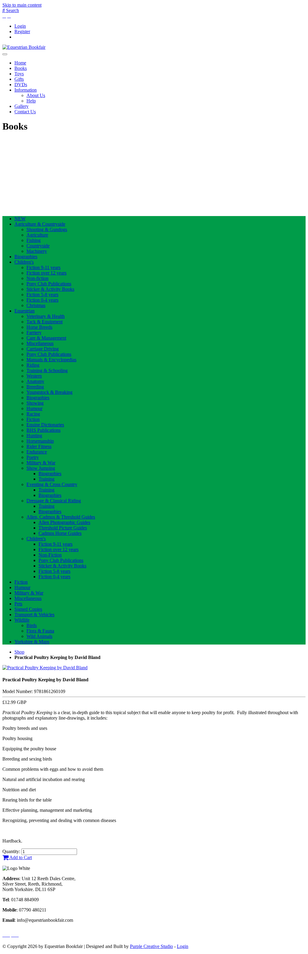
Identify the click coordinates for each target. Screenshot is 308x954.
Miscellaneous (40, 343)
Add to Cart (20, 857)
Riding (32, 365)
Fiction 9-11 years (43, 267)
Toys (19, 73)
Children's (24, 262)
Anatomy (35, 381)
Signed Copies (28, 609)
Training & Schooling (47, 370)
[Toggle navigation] (4, 54)
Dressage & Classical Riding (53, 500)
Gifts (19, 79)
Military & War (40, 462)
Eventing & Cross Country (51, 484)
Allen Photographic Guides (64, 522)
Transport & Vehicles (34, 614)
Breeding (35, 386)
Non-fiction (37, 278)
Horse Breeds (39, 327)
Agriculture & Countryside (39, 224)
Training (46, 479)
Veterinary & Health (45, 316)
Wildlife (21, 620)
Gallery (21, 106)
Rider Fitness (38, 446)
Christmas (35, 305)
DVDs (20, 84)
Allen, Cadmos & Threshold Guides (60, 516)
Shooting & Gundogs (46, 229)
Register (22, 31)
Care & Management (46, 337)
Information (25, 90)
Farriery (34, 332)
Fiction (33, 419)
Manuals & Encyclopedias (51, 359)
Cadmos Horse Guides (60, 533)
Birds (31, 625)
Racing (33, 413)
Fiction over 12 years (46, 272)
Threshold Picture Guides (62, 527)
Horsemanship (40, 441)
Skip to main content (22, 5)
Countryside (38, 245)
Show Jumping (40, 468)
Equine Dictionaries (45, 424)
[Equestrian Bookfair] (23, 47)
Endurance (36, 451)
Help (31, 100)
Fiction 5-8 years (42, 294)
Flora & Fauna (40, 630)
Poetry (32, 457)
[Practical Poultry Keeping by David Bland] (45, 667)
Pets (18, 603)
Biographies (25, 256)
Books (20, 68)
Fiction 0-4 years (42, 300)
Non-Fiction (50, 554)
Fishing (33, 240)
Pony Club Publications (48, 283)
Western (34, 375)
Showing (35, 403)
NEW (20, 218)
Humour (34, 408)
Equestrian (24, 310)
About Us (35, 95)
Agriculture (37, 234)
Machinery (36, 251)
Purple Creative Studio (151, 946)
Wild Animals (39, 636)
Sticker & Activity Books (50, 289)
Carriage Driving (42, 348)
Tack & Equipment (44, 321)
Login (20, 26)
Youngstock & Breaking (49, 392)
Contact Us (25, 111)
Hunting (34, 435)
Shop (19, 651)
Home (20, 62)
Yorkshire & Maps (31, 641)
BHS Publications (43, 430)
